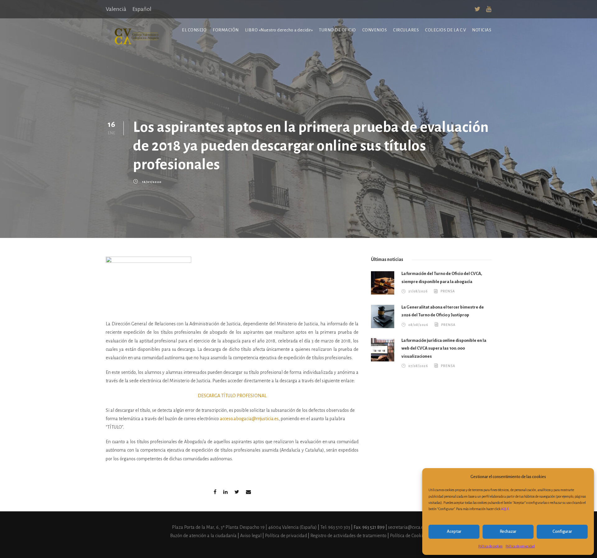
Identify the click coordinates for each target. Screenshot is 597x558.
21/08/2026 (418, 291)
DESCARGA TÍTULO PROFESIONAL (232, 395)
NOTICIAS (481, 30)
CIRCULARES (406, 30)
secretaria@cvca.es (406, 527)
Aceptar (454, 531)
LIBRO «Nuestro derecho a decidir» (279, 30)
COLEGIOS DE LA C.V (445, 30)
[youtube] (488, 9)
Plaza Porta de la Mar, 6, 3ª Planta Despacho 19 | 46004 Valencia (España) (245, 527)
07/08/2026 (418, 366)
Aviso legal (251, 535)
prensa (448, 291)
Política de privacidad (520, 546)
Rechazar (508, 531)
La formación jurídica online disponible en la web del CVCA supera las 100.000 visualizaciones (443, 348)
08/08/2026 (418, 325)
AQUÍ (505, 509)
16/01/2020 (152, 182)
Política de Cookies (408, 535)
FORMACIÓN (226, 30)
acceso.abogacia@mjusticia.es (249, 418)
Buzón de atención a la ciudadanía (203, 535)
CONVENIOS (374, 30)
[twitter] (477, 9)
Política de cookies (490, 546)
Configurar (562, 531)
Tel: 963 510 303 (335, 527)
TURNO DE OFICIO (337, 30)
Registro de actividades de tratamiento (348, 535)
